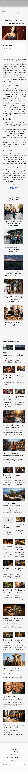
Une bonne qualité (8, 48)
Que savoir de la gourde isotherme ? (20, 400)
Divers (8, 11)
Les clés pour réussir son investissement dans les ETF (13, 620)
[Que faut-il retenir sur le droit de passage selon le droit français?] (8, 584)
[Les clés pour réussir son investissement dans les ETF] (14, 609)
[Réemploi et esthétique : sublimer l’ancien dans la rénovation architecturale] (13, 286)
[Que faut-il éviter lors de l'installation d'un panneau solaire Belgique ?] (8, 634)
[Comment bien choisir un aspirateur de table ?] (14, 716)
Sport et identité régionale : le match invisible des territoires (13, 273)
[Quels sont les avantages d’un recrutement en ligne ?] (14, 416)
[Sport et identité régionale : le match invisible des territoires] (13, 262)
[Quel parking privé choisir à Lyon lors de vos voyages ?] (21, 368)
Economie (13, 749)
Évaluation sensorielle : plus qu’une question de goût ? (13, 324)
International (13, 752)
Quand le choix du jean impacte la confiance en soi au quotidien (13, 223)
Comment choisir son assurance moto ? (20, 527)
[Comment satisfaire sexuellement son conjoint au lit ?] (8, 519)
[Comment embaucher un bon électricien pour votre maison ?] (8, 469)
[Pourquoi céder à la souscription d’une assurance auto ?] (20, 541)
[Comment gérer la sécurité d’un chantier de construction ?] (14, 444)
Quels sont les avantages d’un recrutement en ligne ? (13, 427)
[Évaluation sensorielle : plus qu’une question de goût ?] (13, 312)
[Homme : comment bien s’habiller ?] (20, 469)
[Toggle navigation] (3, 3)
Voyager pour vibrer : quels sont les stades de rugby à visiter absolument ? (13, 248)
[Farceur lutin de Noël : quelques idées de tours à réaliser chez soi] (8, 563)
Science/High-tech (13, 757)
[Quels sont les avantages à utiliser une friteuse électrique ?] (8, 541)
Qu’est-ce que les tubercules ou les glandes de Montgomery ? (13, 698)
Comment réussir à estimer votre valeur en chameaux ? (12, 670)
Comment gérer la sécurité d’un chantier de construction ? (13, 455)
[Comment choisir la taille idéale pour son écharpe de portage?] (20, 634)
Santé (13, 754)
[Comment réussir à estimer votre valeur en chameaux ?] (14, 659)
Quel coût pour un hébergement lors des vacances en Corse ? (12, 505)
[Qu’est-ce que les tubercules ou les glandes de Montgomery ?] (14, 688)
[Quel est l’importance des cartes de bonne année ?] (8, 391)
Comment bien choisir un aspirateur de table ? (13, 726)
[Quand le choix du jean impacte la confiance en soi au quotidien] (13, 212)
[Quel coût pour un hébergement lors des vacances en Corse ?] (14, 494)
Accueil (3, 11)
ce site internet (18, 92)
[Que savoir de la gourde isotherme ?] (20, 391)
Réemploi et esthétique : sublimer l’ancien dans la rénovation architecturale (14, 298)
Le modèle (6, 51)
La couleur (6, 53)
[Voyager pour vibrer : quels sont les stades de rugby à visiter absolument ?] (13, 236)
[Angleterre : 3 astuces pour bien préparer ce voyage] (20, 584)
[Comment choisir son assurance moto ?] (20, 519)
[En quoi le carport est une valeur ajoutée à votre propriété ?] (20, 563)
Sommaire (8, 45)
